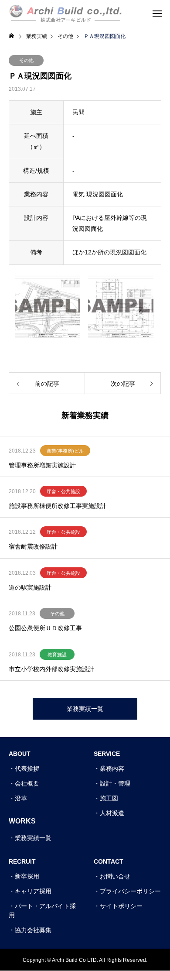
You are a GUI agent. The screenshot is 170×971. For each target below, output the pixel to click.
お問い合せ (115, 876)
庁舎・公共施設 (63, 491)
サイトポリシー (121, 905)
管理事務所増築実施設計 (42, 465)
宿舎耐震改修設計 (33, 546)
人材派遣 (112, 813)
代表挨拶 (27, 768)
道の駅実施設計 (30, 587)
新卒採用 (27, 876)
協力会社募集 (33, 929)
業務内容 (112, 768)
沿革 (21, 798)
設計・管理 (115, 783)
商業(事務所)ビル (65, 450)
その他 (26, 60)
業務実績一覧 (33, 837)
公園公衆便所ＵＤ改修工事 (45, 627)
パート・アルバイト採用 (42, 910)
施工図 (109, 798)
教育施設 (57, 654)
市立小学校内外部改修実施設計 (51, 669)
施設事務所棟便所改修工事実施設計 (57, 505)
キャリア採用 (33, 891)
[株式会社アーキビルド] (65, 13)
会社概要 (27, 783)
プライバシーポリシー (130, 891)
